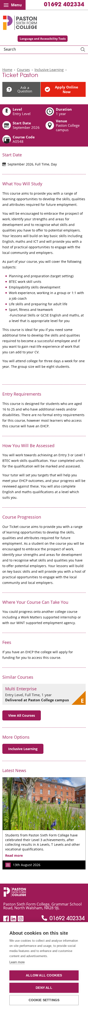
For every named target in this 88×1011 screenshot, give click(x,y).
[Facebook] (6, 919)
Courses (23, 69)
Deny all (44, 988)
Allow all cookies (44, 975)
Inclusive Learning (49, 69)
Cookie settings (44, 1000)
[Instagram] (20, 919)
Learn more (17, 962)
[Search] (83, 50)
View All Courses (21, 715)
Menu (16, 4)
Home (7, 69)
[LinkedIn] (13, 919)
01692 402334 (64, 5)
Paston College (20, 23)
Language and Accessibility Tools (43, 39)
